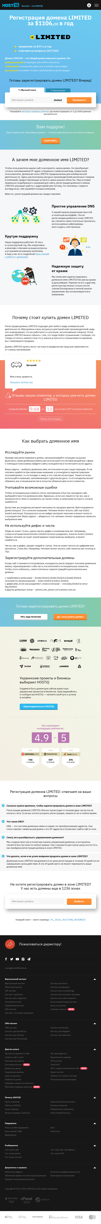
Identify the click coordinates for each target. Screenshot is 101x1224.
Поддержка (10, 1123)
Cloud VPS (55, 1064)
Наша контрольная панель (62, 1101)
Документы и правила (16, 1167)
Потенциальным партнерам (63, 1079)
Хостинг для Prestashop (16, 1038)
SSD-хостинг (10, 1009)
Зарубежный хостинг (14, 1005)
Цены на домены (13, 1076)
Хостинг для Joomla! (14, 1035)
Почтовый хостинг (17, 1064)
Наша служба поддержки (16, 1127)
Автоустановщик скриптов (17, 1113)
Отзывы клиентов (58, 1105)
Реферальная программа (62, 1109)
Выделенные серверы (60, 1057)
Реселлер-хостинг (13, 1002)
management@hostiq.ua (16, 968)
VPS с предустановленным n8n (68, 1068)
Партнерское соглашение (62, 1175)
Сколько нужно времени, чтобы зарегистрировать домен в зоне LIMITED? (49, 805)
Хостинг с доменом (14, 994)
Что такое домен (13, 1153)
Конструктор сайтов (14, 1061)
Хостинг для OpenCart (60, 1035)
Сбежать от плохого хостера (63, 1076)
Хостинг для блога (59, 983)
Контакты (55, 1131)
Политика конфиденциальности (65, 1172)
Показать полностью (21, 382)
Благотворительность (60, 1113)
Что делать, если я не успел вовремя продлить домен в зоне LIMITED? (47, 856)
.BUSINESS (79, 919)
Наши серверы (12, 1109)
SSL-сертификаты (58, 1053)
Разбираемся (11, 1145)
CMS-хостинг (11, 1023)
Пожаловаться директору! (40, 944)
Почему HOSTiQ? (13, 1097)
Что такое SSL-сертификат (62, 1149)
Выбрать (79, 901)
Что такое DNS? (15, 821)
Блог (52, 1127)
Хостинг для (65, 994)
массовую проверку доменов (35, 111)
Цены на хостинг (58, 1005)
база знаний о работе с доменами (27, 255)
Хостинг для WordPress (15, 1031)
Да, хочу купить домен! (70, 616)
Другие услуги (12, 1049)
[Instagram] (23, 959)
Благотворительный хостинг (63, 1002)
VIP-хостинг (10, 990)
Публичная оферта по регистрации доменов (25, 1175)
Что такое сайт (12, 1149)
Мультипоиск (59, 90)
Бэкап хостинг (57, 1072)
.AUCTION (67, 919)
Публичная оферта (13, 1172)
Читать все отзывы (50, 418)
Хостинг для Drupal (59, 1027)
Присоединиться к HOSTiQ (38, 706)
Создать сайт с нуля (14, 1057)
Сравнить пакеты (58, 1009)
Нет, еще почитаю (31, 616)
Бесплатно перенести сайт (17, 1053)
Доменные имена (13, 1068)
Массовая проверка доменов (22, 1087)
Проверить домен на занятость (19, 1083)
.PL (51, 919)
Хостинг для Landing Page (62, 990)
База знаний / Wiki (13, 1131)
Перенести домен (13, 1079)
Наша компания (12, 1101)
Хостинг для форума (59, 987)
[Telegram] (29, 959)
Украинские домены (14, 1072)
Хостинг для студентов (15, 998)
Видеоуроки (10, 1135)
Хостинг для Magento (60, 1031)
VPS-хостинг (56, 1061)
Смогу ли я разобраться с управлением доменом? (35, 837)
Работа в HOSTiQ (12, 1105)
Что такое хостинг (13, 1157)
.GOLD (57, 919)
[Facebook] (6, 959)
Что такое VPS (57, 1153)
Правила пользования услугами (19, 1179)
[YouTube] (17, 959)
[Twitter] (11, 959)
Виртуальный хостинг (15, 979)
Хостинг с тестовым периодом (19, 1013)
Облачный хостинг (13, 987)
